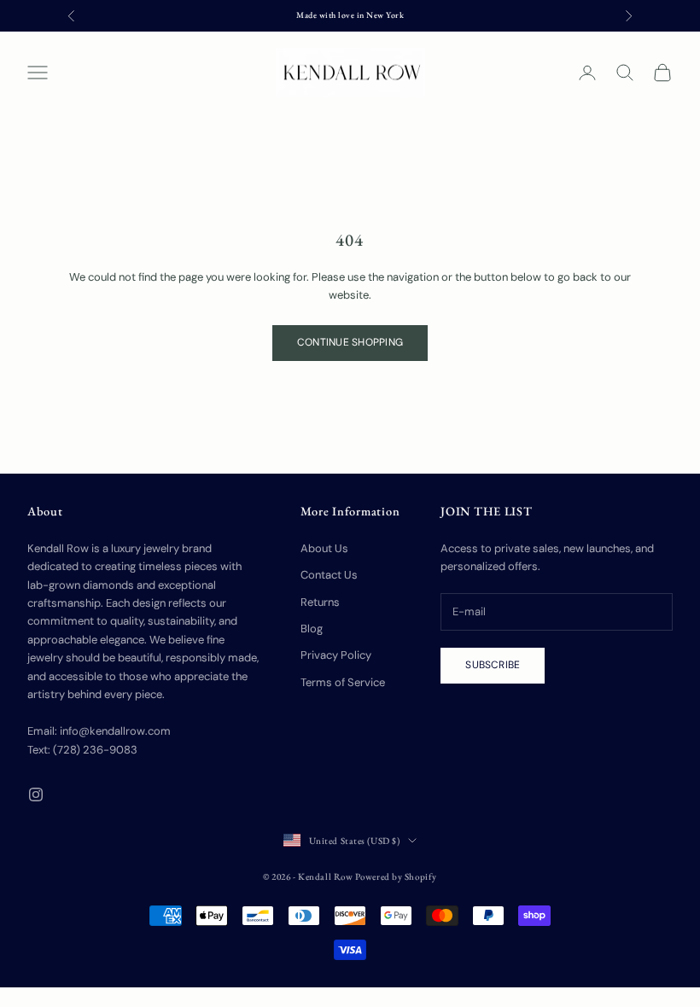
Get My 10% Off (517, 770)
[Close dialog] (659, 256)
